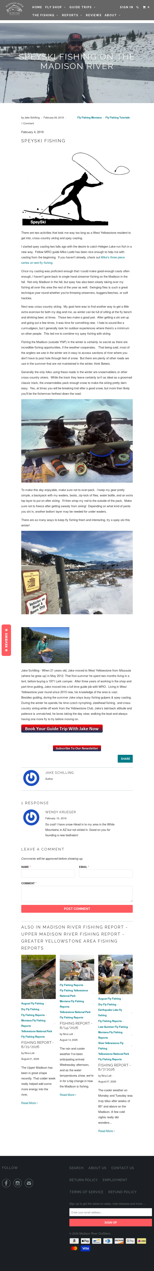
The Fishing (44, 15)
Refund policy (122, 1192)
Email (84, 867)
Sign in (126, 7)
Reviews (94, 15)
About (112, 15)
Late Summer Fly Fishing (113, 1027)
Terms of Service (86, 1192)
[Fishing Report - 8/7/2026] (115, 993)
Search (76, 1168)
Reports (71, 15)
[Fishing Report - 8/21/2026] (38, 998)
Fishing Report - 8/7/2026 (114, 1067)
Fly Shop (54, 7)
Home (37, 7)
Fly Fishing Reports (33, 1015)
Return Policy (83, 1180)
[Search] (138, 7)
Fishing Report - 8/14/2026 (76, 1025)
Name (26, 867)
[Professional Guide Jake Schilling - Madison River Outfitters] (62, 731)
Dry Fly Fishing (30, 1009)
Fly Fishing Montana (89, 117)
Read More (29, 1103)
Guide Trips (81, 7)
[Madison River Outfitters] (14, 8)
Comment (28, 883)
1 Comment (27, 123)
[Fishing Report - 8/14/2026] (77, 979)
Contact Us (122, 1168)
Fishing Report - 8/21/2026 (37, 1044)
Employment (115, 1180)
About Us (97, 1168)
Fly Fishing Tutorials (117, 117)
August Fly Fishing (32, 1003)
